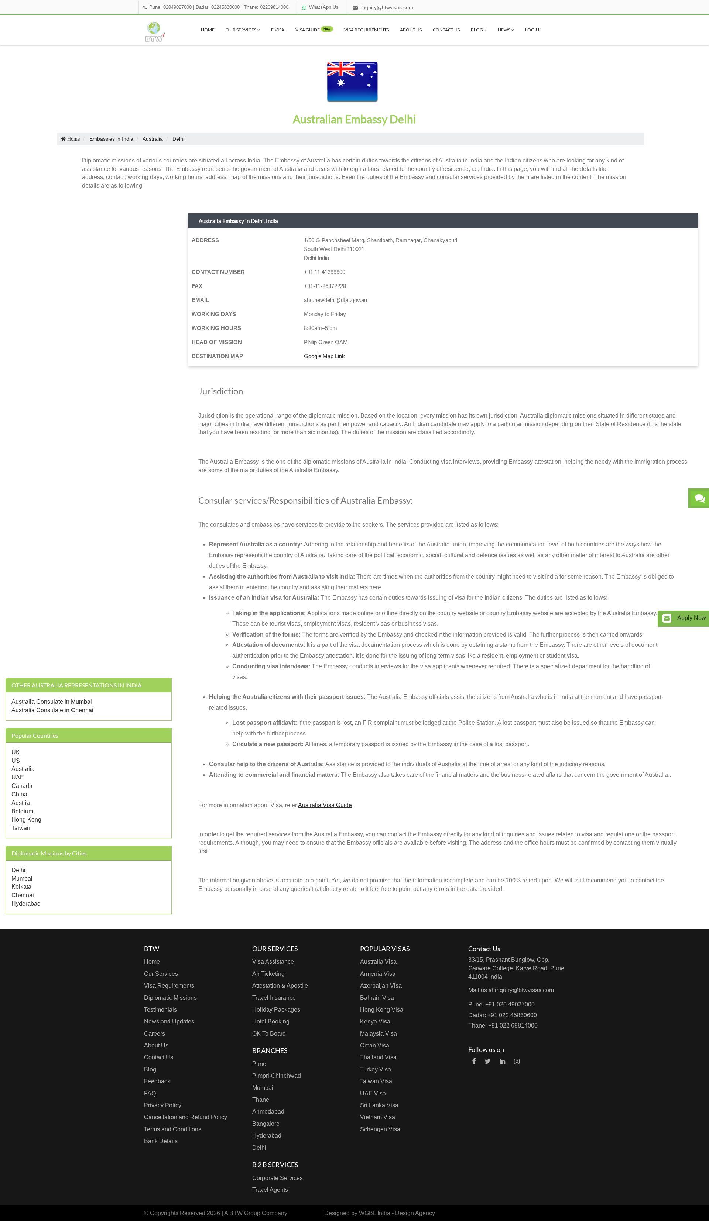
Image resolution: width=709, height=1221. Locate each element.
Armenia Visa (377, 974)
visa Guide (312, 29)
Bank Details (161, 1141)
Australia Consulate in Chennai (52, 710)
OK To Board (269, 1033)
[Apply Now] (667, 619)
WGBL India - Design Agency (397, 1213)
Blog (477, 29)
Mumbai (21, 878)
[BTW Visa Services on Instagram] (516, 1061)
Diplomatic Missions (170, 998)
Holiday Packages (276, 1009)
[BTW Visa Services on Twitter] (487, 1061)
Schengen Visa (380, 1129)
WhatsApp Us (324, 7)
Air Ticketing (268, 974)
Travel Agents (270, 1190)
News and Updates (169, 1021)
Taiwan (20, 828)
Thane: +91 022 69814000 (503, 1025)
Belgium (22, 811)
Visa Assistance (273, 961)
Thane (260, 1100)
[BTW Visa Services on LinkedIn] (502, 1061)
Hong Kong (26, 819)
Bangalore (266, 1124)
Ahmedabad (268, 1111)
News (504, 29)
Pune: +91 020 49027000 (501, 1004)
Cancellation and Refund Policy (185, 1117)
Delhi (18, 870)
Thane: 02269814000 (266, 7)
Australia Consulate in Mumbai (51, 702)
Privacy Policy (162, 1105)
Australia (23, 769)
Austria (20, 803)
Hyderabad (26, 904)
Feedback (157, 1081)
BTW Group (244, 1213)
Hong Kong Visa (381, 1009)
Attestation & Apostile (280, 985)
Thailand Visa (378, 1057)
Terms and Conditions (172, 1129)
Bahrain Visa (377, 998)
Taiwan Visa (376, 1081)
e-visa (277, 29)
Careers (154, 1033)
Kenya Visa (375, 1021)
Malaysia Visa (378, 1033)
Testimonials (160, 1009)
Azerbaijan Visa (381, 985)
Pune (259, 1064)
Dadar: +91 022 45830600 (502, 1015)
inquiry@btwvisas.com (387, 7)
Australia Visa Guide (325, 805)
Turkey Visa (375, 1069)
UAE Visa (373, 1093)
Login (532, 29)
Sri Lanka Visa (379, 1105)
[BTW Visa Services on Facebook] (473, 1061)
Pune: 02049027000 (170, 7)
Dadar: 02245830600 (218, 7)
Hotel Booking (271, 1021)
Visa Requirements (366, 29)
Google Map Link (324, 356)
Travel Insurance (274, 998)
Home (208, 29)
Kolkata (21, 887)
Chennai (22, 895)
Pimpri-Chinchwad (276, 1076)
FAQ (150, 1093)
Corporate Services (277, 1178)
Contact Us (446, 29)
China (19, 794)
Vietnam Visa (377, 1117)
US (15, 761)
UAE (17, 777)
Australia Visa (378, 961)
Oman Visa (374, 1045)
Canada (21, 786)
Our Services (241, 29)
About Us (411, 29)
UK (15, 752)
